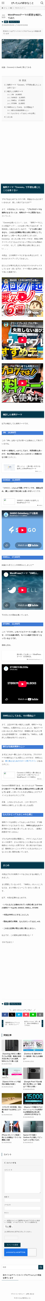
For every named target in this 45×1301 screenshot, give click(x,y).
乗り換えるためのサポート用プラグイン (21, 761)
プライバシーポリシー (18, 1294)
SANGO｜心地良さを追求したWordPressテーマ (28, 501)
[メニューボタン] (3, 3)
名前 (6, 1197)
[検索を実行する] (40, 1267)
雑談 (6, 22)
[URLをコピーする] (40, 1015)
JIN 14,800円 (16, 94)
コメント (8, 1170)
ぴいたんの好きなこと (22, 3)
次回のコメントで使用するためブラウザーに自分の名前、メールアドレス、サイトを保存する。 (23, 1221)
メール (7, 1205)
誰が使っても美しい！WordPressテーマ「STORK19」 (29, 655)
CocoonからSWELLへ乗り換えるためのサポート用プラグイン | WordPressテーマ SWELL (29, 775)
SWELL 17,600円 (18, 100)
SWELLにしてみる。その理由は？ (20, 107)
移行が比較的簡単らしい (20, 110)
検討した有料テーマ (15, 91)
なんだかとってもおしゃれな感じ (23, 113)
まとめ (9, 117)
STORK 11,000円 (18, 103)
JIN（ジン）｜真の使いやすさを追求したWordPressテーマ (28, 467)
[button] (5, 1015)
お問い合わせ (30, 1294)
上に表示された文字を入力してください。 (18, 1231)
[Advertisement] (22, 151)
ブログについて (14, 22)
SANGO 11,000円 (18, 97)
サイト (6, 1213)
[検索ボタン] (42, 3)
